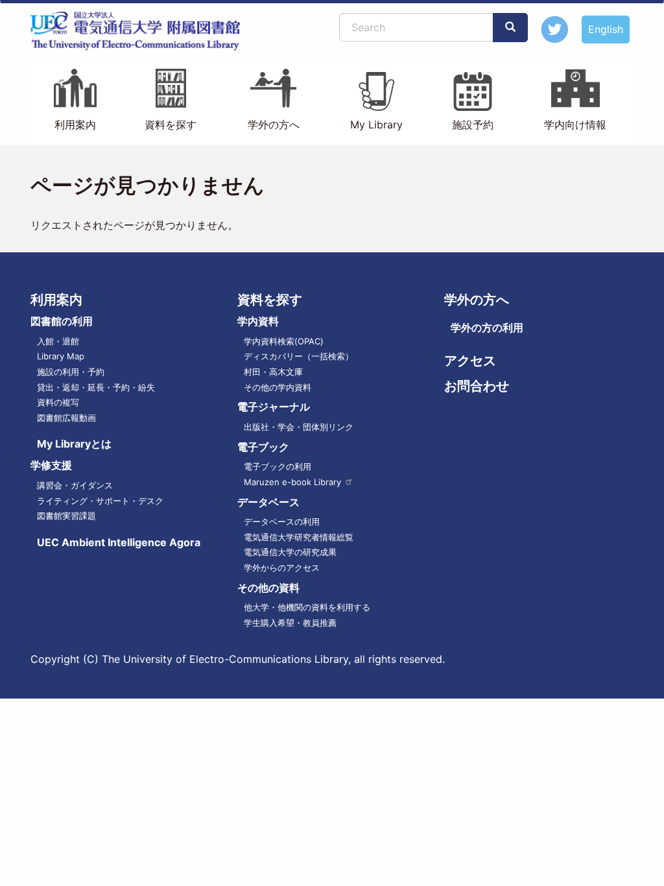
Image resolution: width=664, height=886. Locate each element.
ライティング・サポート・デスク (100, 501)
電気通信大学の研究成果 (290, 552)
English (605, 29)
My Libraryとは (74, 443)
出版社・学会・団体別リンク (298, 427)
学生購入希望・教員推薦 (290, 622)
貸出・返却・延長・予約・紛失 (96, 387)
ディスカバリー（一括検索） (298, 356)
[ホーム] (140, 31)
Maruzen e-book (292, 482)
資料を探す (170, 124)
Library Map (60, 356)
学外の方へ (274, 124)
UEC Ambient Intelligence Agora (118, 542)
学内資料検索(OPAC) (284, 341)
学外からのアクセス (282, 567)
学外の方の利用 (487, 327)
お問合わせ (476, 386)
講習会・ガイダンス (75, 485)
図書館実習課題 (66, 515)
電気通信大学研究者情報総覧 (298, 537)
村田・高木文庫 (273, 371)
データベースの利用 (282, 521)
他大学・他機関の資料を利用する (307, 607)
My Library (376, 124)
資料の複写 (58, 402)
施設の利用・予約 (70, 371)
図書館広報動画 (66, 418)
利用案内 (75, 124)
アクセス (470, 360)
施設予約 (472, 124)
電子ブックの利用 (277, 466)
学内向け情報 (575, 124)
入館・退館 (58, 341)
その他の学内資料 (277, 387)
